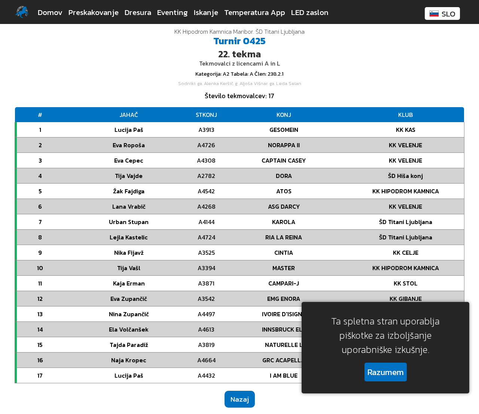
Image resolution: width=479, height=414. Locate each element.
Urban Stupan (129, 221)
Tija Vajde (129, 175)
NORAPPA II (284, 144)
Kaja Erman (129, 283)
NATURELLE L (284, 344)
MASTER (283, 267)
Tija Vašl (128, 267)
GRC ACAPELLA (283, 360)
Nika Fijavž (129, 252)
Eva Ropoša (129, 144)
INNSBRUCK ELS (284, 329)
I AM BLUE (284, 375)
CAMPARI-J (283, 283)
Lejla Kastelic (129, 237)
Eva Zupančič (128, 298)
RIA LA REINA (283, 237)
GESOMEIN (283, 129)
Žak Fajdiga (128, 191)
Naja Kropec (128, 360)
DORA (284, 175)
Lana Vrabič (129, 206)
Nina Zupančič (129, 313)
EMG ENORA (283, 298)
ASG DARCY (284, 206)
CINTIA (283, 252)
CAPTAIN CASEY (284, 160)
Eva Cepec (128, 160)
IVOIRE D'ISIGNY (284, 313)
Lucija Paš (129, 129)
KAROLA (283, 221)
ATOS (284, 191)
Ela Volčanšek (129, 329)
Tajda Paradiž (129, 344)
